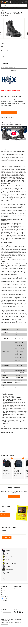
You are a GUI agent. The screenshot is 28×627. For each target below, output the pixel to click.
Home (2, 10)
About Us (3, 590)
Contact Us (16, 588)
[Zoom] (22, 36)
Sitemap (3, 602)
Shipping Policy (4, 596)
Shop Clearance (14, 496)
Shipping (3, 67)
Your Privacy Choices (8, 598)
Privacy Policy (4, 594)
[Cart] (22, 2)
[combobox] (14, 5)
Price (2, 43)
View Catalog (5, 515)
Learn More (15, 428)
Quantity (3, 54)
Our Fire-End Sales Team (9, 112)
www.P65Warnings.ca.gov (7, 428)
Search (2, 588)
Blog (2, 592)
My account (3, 604)
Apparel (11, 455)
